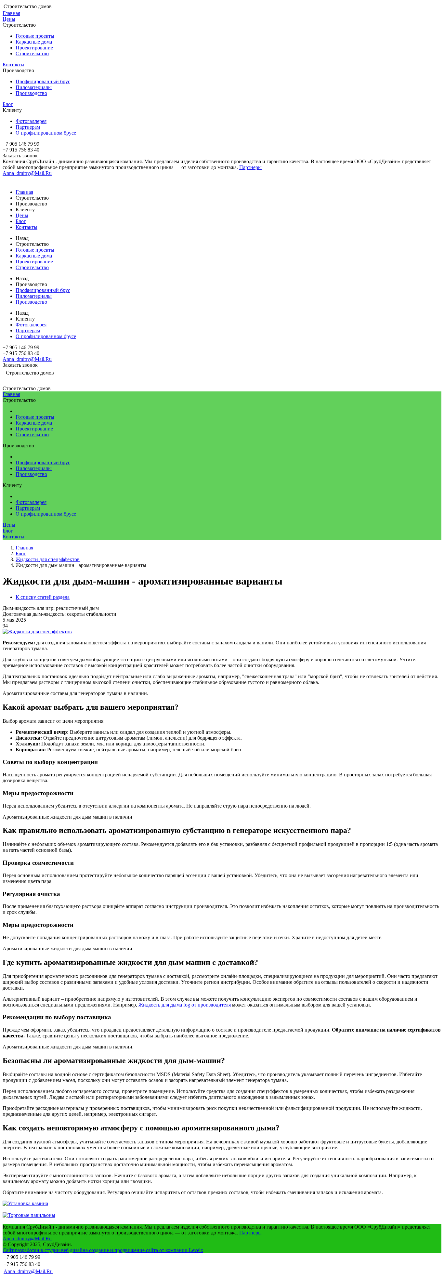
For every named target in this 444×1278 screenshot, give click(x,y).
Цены (9, 19)
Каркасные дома (34, 42)
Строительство (32, 53)
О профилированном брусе (46, 133)
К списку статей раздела (43, 597)
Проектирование (34, 47)
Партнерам (28, 127)
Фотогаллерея (31, 121)
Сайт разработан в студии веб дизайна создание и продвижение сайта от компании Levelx (103, 1250)
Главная (11, 13)
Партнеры (250, 167)
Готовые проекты (35, 36)
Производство (31, 93)
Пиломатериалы (34, 87)
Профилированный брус (43, 81)
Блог (8, 104)
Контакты (13, 64)
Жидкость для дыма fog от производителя (184, 1005)
